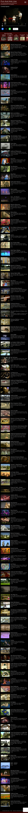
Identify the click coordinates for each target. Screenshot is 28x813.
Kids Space (13, 280)
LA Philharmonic (14, 372)
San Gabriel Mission (15, 525)
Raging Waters (14, 74)
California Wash (14, 395)
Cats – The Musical (15, 196)
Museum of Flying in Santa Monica (18, 617)
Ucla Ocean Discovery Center (17, 257)
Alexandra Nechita (15, 219)
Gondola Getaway (15, 740)
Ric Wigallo (13, 702)
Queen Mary (13, 143)
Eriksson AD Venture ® (21, 810)
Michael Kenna (14, 586)
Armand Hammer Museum (17, 625)
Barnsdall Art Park (15, 579)
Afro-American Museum (16, 655)
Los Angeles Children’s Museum (18, 342)
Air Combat (13, 90)
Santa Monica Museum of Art (17, 709)
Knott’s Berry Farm (15, 365)
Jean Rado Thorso (15, 785)
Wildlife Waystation (15, 441)
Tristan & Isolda (14, 59)
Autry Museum (14, 502)
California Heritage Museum (17, 380)
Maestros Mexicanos (15, 204)
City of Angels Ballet (15, 242)
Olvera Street (14, 671)
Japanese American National (17, 456)
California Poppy (14, 793)
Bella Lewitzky (14, 189)
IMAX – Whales (14, 763)
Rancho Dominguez (15, 533)
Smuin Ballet (13, 334)
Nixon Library (14, 212)
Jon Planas (13, 564)
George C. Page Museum (16, 464)
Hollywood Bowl (14, 67)
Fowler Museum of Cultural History (18, 663)
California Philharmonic (16, 151)
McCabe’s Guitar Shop (16, 295)
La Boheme (13, 678)
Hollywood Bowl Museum (16, 288)
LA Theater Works (15, 472)
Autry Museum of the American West (19, 426)
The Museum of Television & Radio (18, 609)
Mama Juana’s (14, 717)
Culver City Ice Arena (15, 801)
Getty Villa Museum (15, 349)
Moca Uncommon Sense (16, 403)
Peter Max (13, 158)
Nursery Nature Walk (15, 273)
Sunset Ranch (14, 694)
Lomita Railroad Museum (16, 128)
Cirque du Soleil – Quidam (17, 487)
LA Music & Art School (16, 479)
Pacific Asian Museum (16, 181)
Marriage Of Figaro (15, 770)
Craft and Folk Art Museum (17, 571)
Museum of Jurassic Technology (18, 418)
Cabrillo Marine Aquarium (16, 97)
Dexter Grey (13, 755)
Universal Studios (15, 387)
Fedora (12, 640)
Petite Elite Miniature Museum (17, 326)
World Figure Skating (15, 250)
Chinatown (13, 724)
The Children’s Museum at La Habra (19, 227)
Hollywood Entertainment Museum (18, 433)
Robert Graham (14, 540)
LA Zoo (12, 235)
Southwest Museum (15, 303)
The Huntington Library (16, 135)
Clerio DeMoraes (14, 686)
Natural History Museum (16, 52)
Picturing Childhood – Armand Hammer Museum (17, 320)
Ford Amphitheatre (15, 778)
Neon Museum (14, 510)
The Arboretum (14, 166)
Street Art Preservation (16, 120)
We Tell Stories (14, 357)
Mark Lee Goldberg (15, 113)
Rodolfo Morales (14, 548)
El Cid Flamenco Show (16, 82)
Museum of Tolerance (15, 265)
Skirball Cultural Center (16, 44)
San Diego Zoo (14, 594)
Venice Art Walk (14, 410)
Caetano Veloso (14, 495)
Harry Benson (14, 449)
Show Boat (13, 174)
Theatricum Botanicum (16, 747)
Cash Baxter (13, 647)
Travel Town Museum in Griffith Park (19, 732)
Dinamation (13, 517)
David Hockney (14, 632)
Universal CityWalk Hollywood (17, 105)
